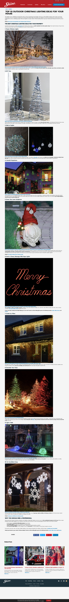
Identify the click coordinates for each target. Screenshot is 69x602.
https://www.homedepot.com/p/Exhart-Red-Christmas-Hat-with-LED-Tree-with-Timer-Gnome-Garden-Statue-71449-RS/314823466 (28, 249)
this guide (35, 157)
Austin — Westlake (8, 9)
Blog (42, 580)
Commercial (30, 4)
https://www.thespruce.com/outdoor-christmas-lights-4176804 (16, 156)
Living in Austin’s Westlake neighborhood (34, 567)
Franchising (56, 0)
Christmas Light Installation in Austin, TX (54, 567)
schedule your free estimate (52, 528)
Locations (50, 4)
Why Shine (43, 4)
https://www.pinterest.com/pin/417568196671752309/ (14, 417)
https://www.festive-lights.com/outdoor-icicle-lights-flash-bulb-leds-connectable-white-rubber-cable (23, 363)
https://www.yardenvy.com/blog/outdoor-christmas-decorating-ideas (17, 512)
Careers (61, 0)
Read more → (6, 573)
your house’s (20, 26)
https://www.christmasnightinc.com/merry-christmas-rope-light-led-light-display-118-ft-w (20, 306)
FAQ (26, 580)
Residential (23, 4)
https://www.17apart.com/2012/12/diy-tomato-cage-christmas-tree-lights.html (18, 121)
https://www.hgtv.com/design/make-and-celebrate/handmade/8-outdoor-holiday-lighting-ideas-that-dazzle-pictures (25, 67)
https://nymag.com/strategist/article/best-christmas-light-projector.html (17, 194)
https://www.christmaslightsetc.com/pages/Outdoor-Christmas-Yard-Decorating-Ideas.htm (21, 457)
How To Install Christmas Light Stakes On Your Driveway (13, 568)
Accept (49, 600)
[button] (36, 535)
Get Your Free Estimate (58, 4)
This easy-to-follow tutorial (13, 308)
